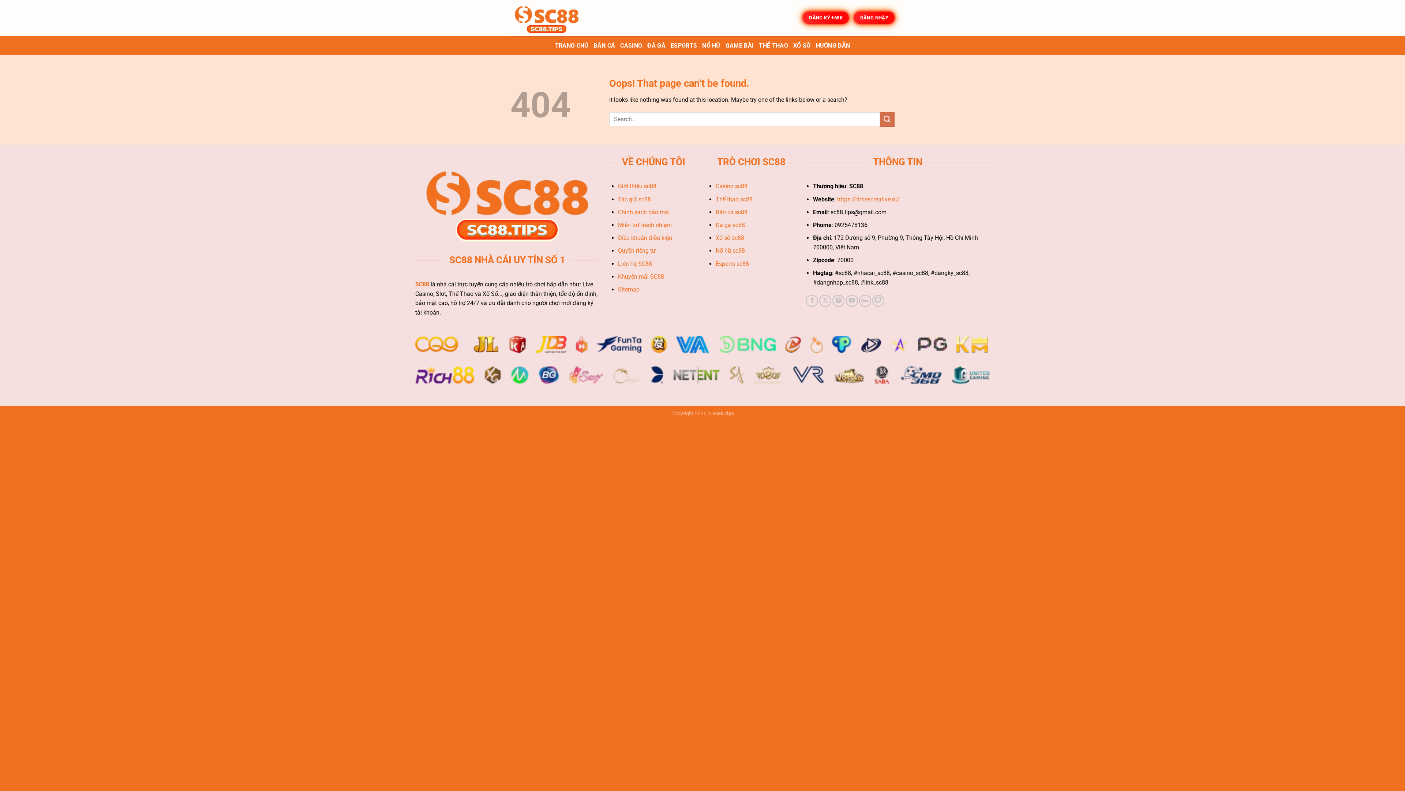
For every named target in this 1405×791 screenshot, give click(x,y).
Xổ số (802, 45)
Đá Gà (656, 45)
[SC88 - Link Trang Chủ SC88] (547, 18)
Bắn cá (604, 45)
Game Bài (740, 45)
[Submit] (887, 119)
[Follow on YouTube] (852, 301)
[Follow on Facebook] (812, 301)
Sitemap (629, 289)
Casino (631, 45)
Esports (684, 45)
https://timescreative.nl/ (868, 199)
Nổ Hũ (711, 45)
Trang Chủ (572, 45)
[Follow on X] (825, 301)
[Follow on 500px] (865, 301)
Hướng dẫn (833, 45)
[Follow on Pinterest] (838, 301)
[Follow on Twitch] (878, 301)
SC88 (422, 284)
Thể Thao (773, 45)
